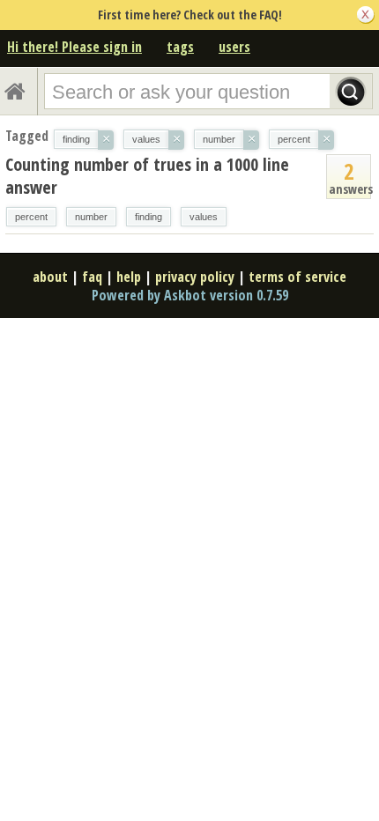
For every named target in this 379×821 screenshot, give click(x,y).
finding (148, 216)
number (91, 216)
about (50, 276)
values (204, 216)
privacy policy (194, 276)
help (128, 276)
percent (31, 216)
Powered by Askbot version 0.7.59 (190, 295)
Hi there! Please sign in (74, 46)
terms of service (297, 276)
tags (180, 46)
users (234, 46)
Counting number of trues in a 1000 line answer (147, 175)
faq (92, 276)
